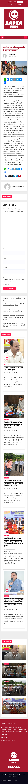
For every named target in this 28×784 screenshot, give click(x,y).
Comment (6, 217)
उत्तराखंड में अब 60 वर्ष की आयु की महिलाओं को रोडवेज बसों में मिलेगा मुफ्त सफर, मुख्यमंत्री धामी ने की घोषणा (14, 325)
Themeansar (16, 776)
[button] (22, 37)
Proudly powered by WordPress (10, 774)
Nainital (6, 535)
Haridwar (7, 364)
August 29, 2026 (10, 372)
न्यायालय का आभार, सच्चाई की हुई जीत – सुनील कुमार (14, 652)
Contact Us (14, 4)
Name (5, 249)
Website (5, 267)
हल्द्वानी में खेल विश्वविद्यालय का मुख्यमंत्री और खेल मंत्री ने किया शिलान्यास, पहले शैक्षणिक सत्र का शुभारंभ (13, 317)
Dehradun (7, 596)
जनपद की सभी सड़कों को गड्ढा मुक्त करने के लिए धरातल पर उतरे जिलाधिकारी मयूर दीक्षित (13, 483)
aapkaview (14, 31)
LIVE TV (19, 4)
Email (5, 258)
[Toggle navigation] (25, 37)
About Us (7, 4)
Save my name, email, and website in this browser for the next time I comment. (13, 282)
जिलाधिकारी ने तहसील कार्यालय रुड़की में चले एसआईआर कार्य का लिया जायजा (13, 424)
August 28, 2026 (10, 609)
